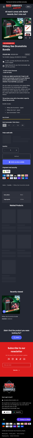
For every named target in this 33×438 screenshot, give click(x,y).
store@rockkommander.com (11, 400)
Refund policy (5, 433)
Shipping (12, 57)
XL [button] (18, 125)
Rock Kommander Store (9, 43)
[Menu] (4, 7)
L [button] (13, 125)
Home (4, 185)
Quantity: (5, 146)
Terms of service (20, 433)
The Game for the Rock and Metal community (16, 2)
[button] (28, 6)
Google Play (18, 412)
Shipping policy (5, 436)
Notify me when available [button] (17, 162)
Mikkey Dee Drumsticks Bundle (21, 185)
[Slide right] (30, 38)
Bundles (9, 185)
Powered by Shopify (20, 431)
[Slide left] (26, 38)
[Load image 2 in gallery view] (28, 28)
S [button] (4, 125)
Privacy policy (12, 433)
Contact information (14, 436)
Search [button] (17, 337)
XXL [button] (22, 125)
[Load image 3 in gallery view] (28, 35)
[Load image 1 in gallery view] (28, 21)
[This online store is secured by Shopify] (6, 173)
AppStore (8, 412)
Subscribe (15, 370)
